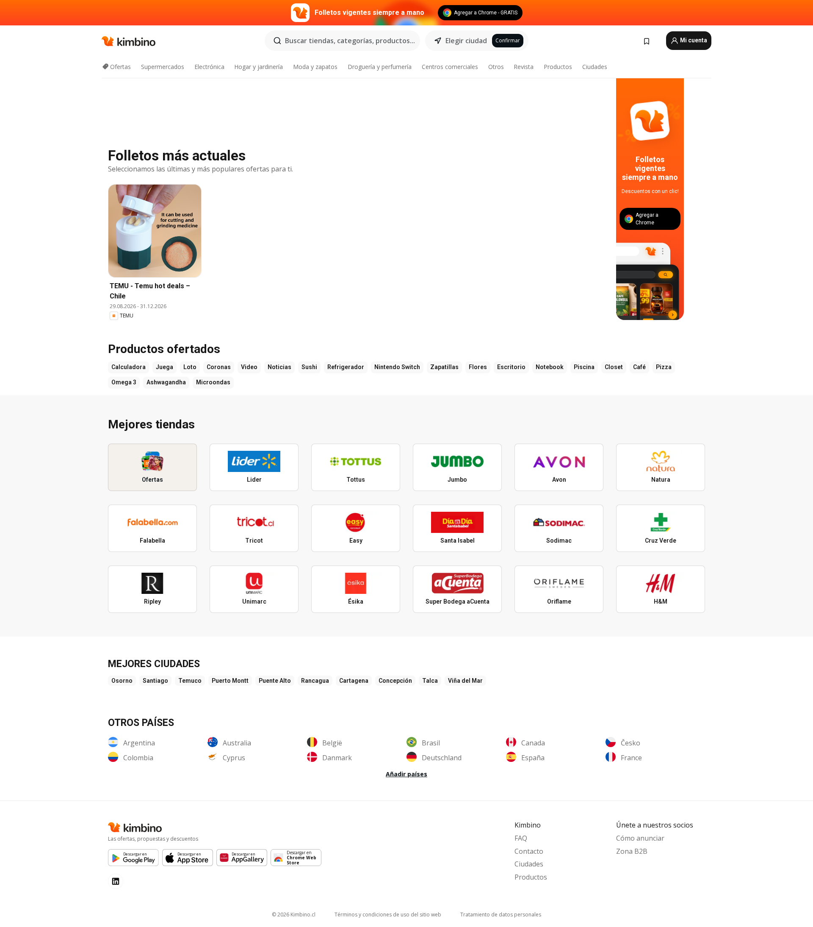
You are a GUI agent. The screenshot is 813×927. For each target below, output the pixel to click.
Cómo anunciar (640, 838)
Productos (558, 67)
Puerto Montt (230, 680)
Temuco (190, 680)
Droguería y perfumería (380, 67)
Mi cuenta (693, 40)
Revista (524, 67)
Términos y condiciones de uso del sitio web (388, 914)
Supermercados (162, 67)
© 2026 (293, 914)
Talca (430, 680)
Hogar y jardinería (258, 67)
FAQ (520, 838)
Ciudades (594, 67)
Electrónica (209, 67)
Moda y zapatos (315, 67)
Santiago (155, 680)
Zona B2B (631, 851)
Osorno (122, 680)
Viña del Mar (465, 680)
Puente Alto (275, 680)
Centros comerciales (450, 67)
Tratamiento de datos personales (500, 914)
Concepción (395, 680)
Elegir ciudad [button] (466, 40)
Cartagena (353, 680)
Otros (496, 67)
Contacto (528, 851)
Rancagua (315, 680)
